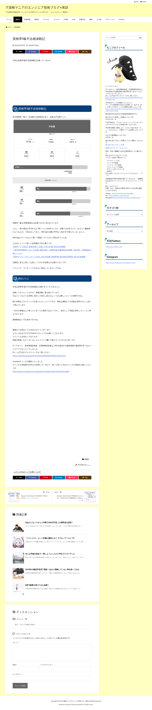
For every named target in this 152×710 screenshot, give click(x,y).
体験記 (18, 27)
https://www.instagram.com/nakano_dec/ (120, 263)
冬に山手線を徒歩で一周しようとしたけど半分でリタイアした (50, 554)
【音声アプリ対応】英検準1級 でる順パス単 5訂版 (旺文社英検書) (39, 247)
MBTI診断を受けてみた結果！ (37, 585)
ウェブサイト (17, 674)
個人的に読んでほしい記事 (114, 145)
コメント (16, 642)
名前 (15, 665)
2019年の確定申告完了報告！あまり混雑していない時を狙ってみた (52, 569)
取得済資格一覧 (110, 119)
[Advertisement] (31, 83)
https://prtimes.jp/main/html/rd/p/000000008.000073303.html (39, 356)
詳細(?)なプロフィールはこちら (116, 148)
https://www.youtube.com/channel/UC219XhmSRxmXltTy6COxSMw (41, 371)
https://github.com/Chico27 (119, 196)
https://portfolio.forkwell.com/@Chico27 (126, 198)
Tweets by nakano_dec (113, 247)
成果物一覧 (109, 137)
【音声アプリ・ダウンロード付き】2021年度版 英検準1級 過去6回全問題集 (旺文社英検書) (49, 257)
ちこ (88, 465)
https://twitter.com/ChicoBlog (122, 193)
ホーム (9, 27)
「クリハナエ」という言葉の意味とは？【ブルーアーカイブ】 (50, 538)
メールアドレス (46, 665)
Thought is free (88, 704)
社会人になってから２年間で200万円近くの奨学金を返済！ (49, 522)
